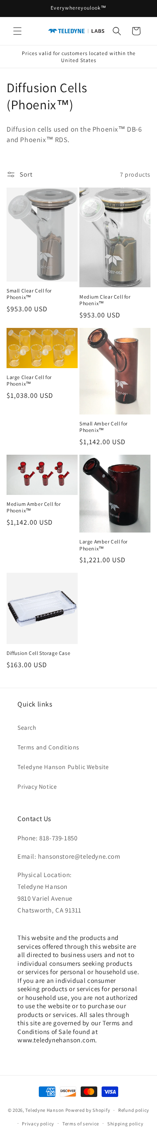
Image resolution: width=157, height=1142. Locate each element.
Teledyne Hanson (44, 1110)
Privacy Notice (37, 786)
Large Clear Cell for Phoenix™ (29, 380)
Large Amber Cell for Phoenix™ (103, 545)
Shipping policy (125, 1124)
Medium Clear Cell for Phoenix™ (105, 300)
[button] (17, 31)
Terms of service (80, 1124)
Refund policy (133, 1110)
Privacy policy (38, 1124)
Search (27, 727)
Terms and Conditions (48, 747)
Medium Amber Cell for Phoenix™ (34, 507)
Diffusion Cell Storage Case (38, 653)
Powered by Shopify (87, 1110)
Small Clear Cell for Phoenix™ (29, 294)
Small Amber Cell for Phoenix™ (103, 427)
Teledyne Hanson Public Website (63, 767)
